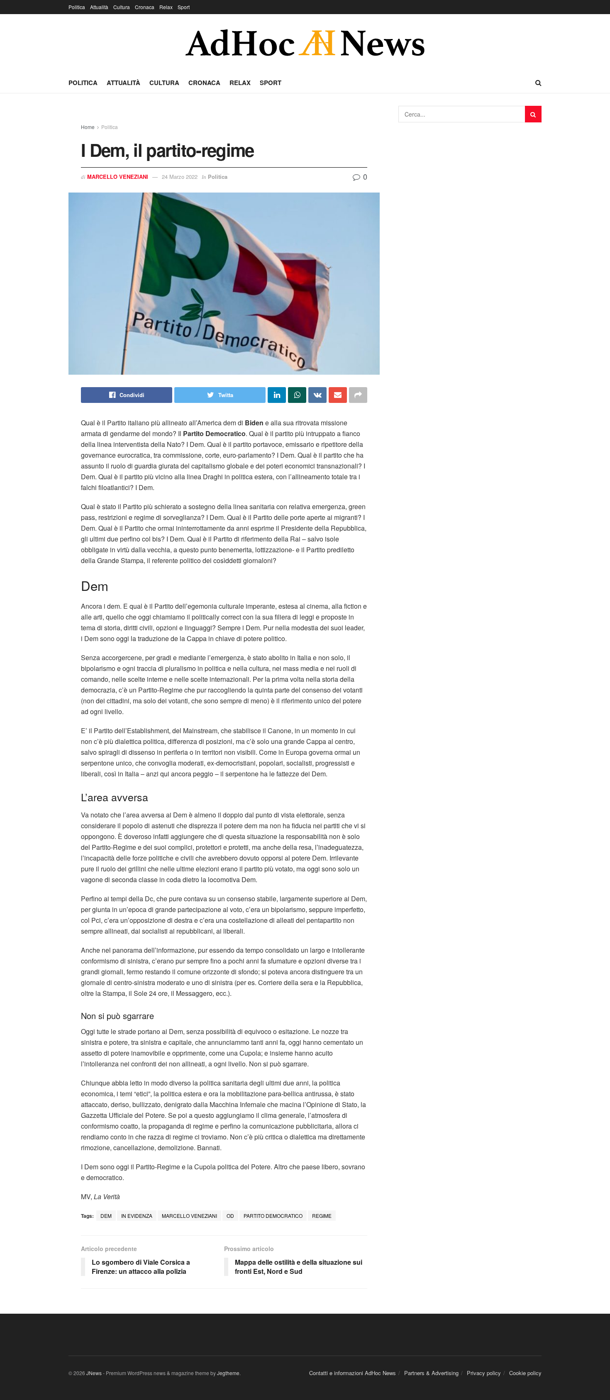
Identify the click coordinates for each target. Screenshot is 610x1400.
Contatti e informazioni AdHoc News (352, 1373)
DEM (106, 1215)
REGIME (322, 1215)
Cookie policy (525, 1373)
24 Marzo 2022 (180, 176)
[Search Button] (533, 114)
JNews (94, 1372)
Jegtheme (228, 1372)
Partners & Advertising (431, 1373)
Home (88, 126)
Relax (166, 6)
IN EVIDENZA (136, 1215)
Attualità (99, 6)
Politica (76, 6)
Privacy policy (484, 1373)
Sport (184, 6)
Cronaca (144, 6)
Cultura (121, 6)
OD (230, 1215)
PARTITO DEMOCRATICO (273, 1215)
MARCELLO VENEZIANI (189, 1215)
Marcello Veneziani (117, 176)
